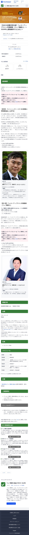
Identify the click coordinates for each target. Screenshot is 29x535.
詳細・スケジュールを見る (14, 436)
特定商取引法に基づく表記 (14, 527)
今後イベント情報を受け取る (14, 48)
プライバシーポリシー (14, 521)
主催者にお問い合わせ (14, 512)
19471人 (8, 485)
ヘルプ (14, 515)
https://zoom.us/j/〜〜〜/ (8, 329)
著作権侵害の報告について (14, 524)
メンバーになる (11, 503)
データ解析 (22, 485)
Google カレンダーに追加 (7, 34)
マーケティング (16, 485)
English (14, 530)
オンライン (5, 38)
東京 (12, 485)
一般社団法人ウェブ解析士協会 (8, 384)
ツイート (8, 472)
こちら (16, 101)
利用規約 (14, 518)
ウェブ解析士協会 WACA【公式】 (11, 5)
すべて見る (25, 61)
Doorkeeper (17, 533)
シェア (3, 472)
